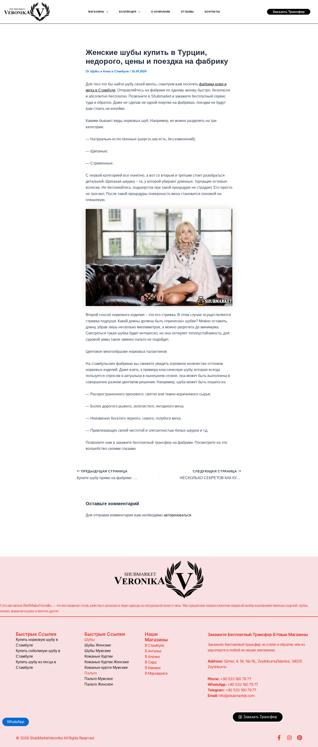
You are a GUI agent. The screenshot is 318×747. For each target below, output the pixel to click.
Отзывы (187, 11)
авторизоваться (177, 515)
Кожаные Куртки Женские (107, 662)
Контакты (212, 11)
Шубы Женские (98, 645)
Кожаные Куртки (99, 656)
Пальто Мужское (99, 678)
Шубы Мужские (98, 650)
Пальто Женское (99, 684)
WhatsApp (15, 722)
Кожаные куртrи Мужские (106, 667)
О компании (160, 11)
